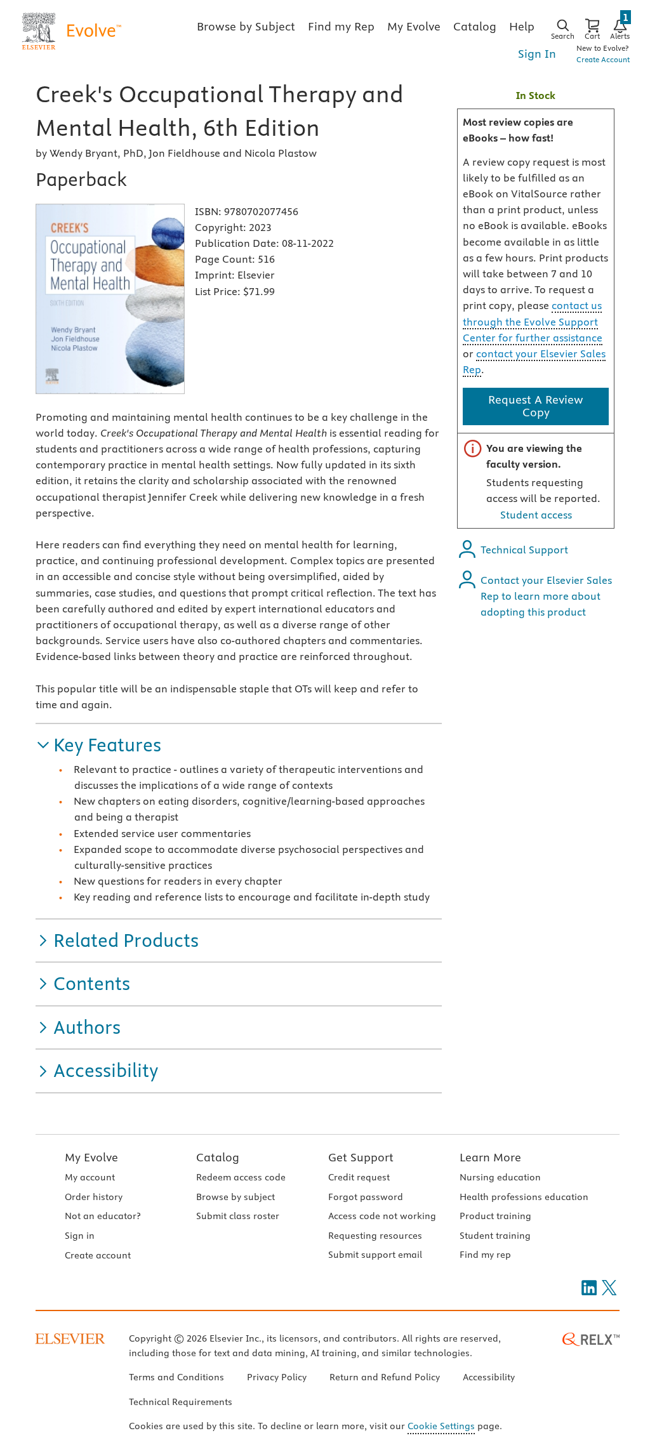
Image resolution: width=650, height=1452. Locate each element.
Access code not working (382, 1216)
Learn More (490, 1157)
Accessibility (489, 1377)
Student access (536, 514)
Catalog (217, 1157)
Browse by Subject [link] (246, 26)
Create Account (603, 59)
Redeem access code (241, 1177)
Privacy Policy (277, 1377)
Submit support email (375, 1254)
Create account (98, 1255)
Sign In (537, 53)
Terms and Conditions (176, 1377)
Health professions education (524, 1197)
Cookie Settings (441, 1426)
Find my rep (485, 1254)
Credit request (359, 1177)
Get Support (361, 1157)
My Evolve (91, 1157)
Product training (495, 1216)
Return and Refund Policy (384, 1377)
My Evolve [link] (414, 26)
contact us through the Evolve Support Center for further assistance (532, 321)
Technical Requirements (180, 1402)
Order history (94, 1197)
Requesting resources (375, 1235)
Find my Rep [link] (341, 26)
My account (90, 1177)
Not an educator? (102, 1216)
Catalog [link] (474, 26)
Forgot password (365, 1197)
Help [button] (521, 26)
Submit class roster (237, 1216)
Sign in (80, 1235)
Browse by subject (235, 1197)
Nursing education (500, 1177)
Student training (495, 1235)
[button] (98, 745)
